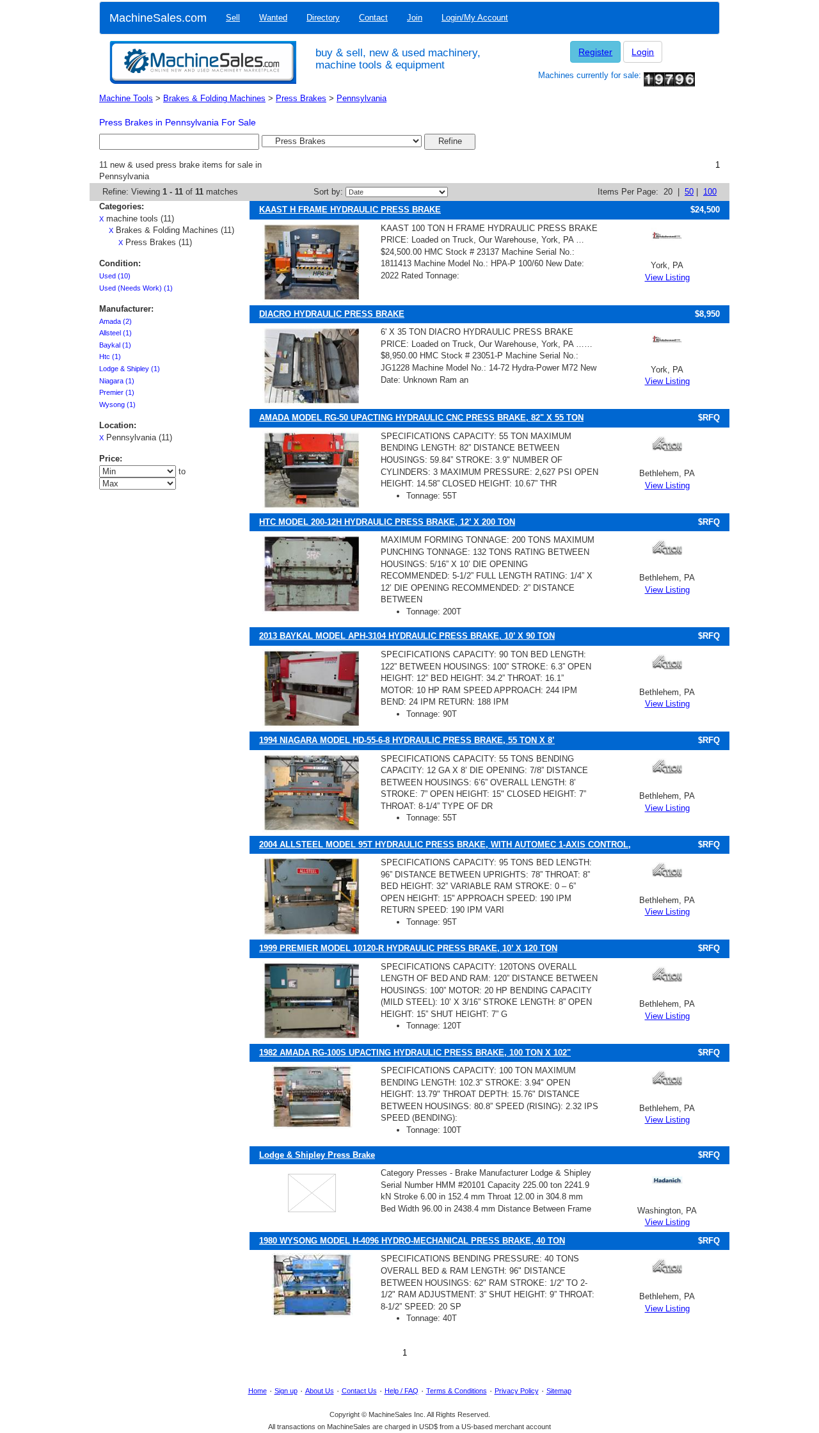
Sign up (286, 1391)
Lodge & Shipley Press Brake (317, 1155)
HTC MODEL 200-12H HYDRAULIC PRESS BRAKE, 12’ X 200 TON (387, 522)
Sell (233, 17)
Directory (323, 17)
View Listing (667, 277)
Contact (373, 17)
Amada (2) (115, 321)
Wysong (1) (117, 404)
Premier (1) (116, 392)
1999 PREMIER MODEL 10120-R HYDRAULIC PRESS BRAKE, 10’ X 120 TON (408, 948)
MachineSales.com (158, 18)
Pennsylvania (361, 98)
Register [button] (595, 52)
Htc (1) (110, 356)
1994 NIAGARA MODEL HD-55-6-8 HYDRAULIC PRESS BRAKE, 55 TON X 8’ (407, 740)
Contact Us (359, 1391)
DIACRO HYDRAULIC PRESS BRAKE (331, 314)
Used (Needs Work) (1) (136, 288)
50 (689, 191)
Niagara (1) (116, 381)
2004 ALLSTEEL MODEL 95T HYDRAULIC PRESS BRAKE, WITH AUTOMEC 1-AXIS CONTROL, (445, 844)
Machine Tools (126, 98)
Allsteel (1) (115, 333)
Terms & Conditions (456, 1391)
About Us (319, 1391)
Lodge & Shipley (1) (129, 368)
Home (257, 1391)
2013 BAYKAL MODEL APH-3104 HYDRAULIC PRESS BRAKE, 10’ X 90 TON (407, 636)
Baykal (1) (115, 345)
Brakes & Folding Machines (214, 98)
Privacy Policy (517, 1391)
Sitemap (558, 1391)
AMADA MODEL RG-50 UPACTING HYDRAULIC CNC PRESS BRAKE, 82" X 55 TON (421, 417)
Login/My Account (474, 17)
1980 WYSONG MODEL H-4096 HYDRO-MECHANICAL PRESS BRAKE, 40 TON (412, 1240)
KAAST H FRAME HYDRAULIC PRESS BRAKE (350, 209)
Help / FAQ (401, 1391)
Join (414, 17)
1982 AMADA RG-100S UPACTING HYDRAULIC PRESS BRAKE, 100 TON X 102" (415, 1052)
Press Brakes (301, 98)
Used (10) (115, 276)
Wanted (273, 17)
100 (710, 191)
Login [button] (643, 52)
